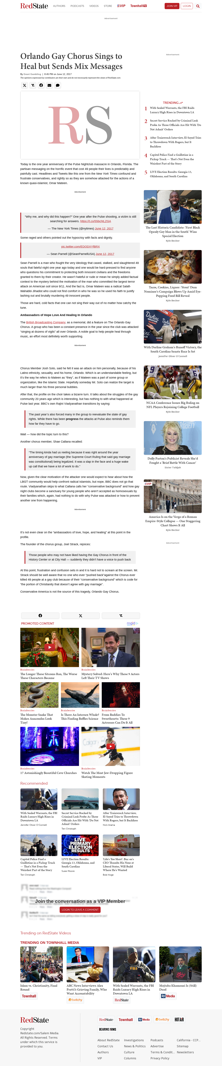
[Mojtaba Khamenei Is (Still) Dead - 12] (180, 964)
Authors (59, 5)
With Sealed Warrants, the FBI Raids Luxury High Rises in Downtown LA (38, 816)
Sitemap (183, 1046)
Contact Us (105, 1046)
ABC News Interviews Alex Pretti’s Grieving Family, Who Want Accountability (87, 989)
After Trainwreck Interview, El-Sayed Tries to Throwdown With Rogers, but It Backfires (120, 816)
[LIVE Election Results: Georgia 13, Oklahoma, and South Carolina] (80, 845)
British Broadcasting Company (45, 322)
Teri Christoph (69, 829)
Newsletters (185, 1052)
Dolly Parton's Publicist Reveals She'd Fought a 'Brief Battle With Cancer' (173, 460)
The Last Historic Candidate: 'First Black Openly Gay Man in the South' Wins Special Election (173, 231)
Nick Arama (109, 825)
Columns (130, 1058)
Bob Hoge (108, 875)
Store (108, 5)
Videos (94, 5)
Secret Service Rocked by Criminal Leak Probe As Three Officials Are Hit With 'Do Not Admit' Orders (80, 818)
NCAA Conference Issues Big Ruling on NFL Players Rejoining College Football (172, 404)
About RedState (109, 1040)
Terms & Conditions (162, 1052)
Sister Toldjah (173, 467)
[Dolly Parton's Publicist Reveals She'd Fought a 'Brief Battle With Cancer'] (173, 437)
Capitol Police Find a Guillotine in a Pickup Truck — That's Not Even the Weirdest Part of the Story (37, 864)
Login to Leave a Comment (80, 909)
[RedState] (34, 6)
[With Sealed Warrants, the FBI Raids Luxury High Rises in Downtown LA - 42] (134, 964)
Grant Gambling (32, 74)
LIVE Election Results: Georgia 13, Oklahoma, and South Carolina (78, 862)
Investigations (134, 1040)
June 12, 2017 (104, 228)
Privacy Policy (159, 1058)
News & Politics (135, 1046)
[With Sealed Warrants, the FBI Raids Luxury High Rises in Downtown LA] (38, 798)
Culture (129, 1052)
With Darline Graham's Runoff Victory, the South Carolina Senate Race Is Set (173, 349)
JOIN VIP (172, 5)
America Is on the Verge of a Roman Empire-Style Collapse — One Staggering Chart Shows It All (172, 520)
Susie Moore (68, 871)
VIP (100, 1058)
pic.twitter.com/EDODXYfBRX (80, 246)
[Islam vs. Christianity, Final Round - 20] (41, 964)
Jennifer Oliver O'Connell (33, 825)
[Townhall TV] (138, 6)
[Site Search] (198, 6)
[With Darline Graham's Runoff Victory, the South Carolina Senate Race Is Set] (173, 326)
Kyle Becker (173, 240)
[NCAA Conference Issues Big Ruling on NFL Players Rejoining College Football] (173, 382)
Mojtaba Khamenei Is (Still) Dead (178, 987)
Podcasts (77, 5)
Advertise (157, 1046)
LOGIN (187, 5)
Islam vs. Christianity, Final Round (38, 987)
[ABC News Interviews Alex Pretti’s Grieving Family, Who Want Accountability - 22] (88, 964)
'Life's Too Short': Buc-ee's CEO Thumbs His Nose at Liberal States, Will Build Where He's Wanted (118, 864)
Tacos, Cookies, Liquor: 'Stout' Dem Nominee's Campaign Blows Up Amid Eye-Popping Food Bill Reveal (173, 291)
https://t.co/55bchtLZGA (95, 221)
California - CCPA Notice (189, 1040)
